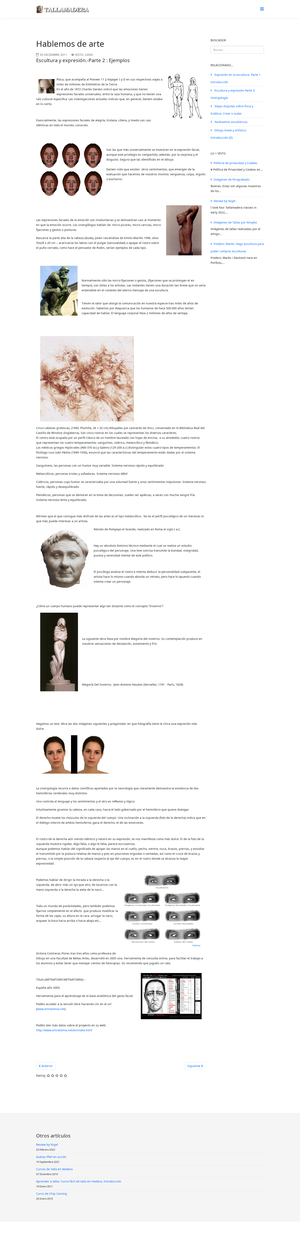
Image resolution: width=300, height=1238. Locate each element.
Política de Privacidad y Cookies (151, 1230)
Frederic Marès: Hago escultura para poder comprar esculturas (237, 247)
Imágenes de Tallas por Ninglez (235, 222)
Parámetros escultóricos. (231, 122)
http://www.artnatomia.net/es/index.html (64, 1030)
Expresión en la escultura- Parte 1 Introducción (236, 78)
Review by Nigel (225, 201)
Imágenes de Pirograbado (231, 179)
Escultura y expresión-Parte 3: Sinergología (233, 94)
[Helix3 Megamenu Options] (262, 9)
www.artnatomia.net (51, 1009)
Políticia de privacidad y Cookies (235, 163)
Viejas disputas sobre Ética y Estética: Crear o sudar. (232, 109)
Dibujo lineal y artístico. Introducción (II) (229, 134)
